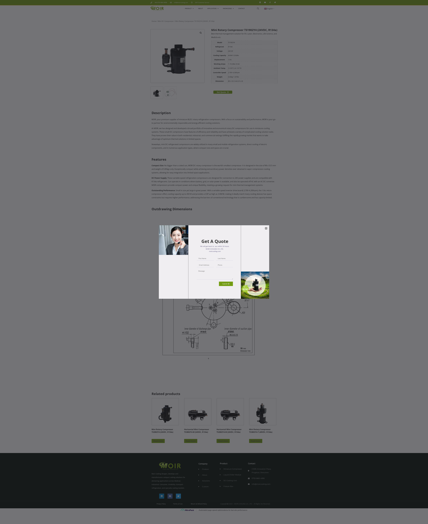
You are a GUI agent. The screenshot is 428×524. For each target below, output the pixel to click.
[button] (266, 228)
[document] (214, 262)
